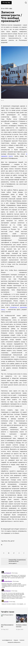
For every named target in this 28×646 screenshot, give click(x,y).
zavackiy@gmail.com (7, 640)
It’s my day (6, 2)
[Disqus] (14, 588)
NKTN (11, 8)
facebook (22, 640)
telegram (16, 640)
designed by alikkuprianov (14, 642)
